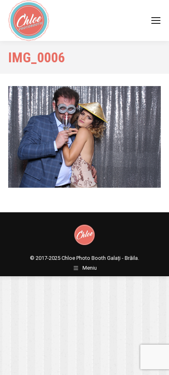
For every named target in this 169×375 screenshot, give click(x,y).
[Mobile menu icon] (156, 20)
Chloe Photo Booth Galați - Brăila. (100, 258)
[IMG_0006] (84, 137)
